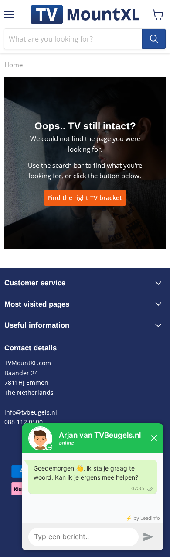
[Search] (154, 39)
